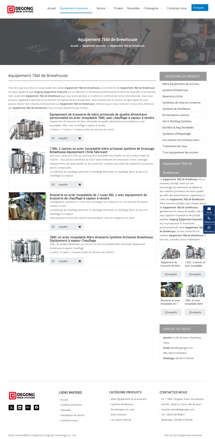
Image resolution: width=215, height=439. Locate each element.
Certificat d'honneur (71, 404)
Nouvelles (65, 410)
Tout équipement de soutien (180, 152)
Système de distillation (176, 109)
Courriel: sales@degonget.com (177, 409)
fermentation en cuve (122, 409)
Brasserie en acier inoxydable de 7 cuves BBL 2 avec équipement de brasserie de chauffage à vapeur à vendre (98, 196)
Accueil (64, 399)
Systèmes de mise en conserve (181, 102)
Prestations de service (72, 415)
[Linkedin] (19, 407)
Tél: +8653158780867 (173, 414)
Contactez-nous (69, 420)
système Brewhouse (175, 90)
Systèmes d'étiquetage (176, 134)
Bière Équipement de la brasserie (183, 84)
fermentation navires (175, 115)
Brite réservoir (118, 414)
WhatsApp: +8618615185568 (176, 419)
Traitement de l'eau (174, 146)
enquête (63, 138)
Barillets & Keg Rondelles (178, 127)
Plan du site (170, 435)
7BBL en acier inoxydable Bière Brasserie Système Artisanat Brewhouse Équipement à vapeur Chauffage (101, 238)
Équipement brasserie (190, 435)
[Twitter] (11, 407)
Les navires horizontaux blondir (182, 140)
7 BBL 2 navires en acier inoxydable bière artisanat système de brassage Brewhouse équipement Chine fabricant (102, 150)
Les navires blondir (121, 419)
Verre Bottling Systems (176, 121)
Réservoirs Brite (172, 96)
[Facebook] (36, 407)
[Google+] (28, 407)
